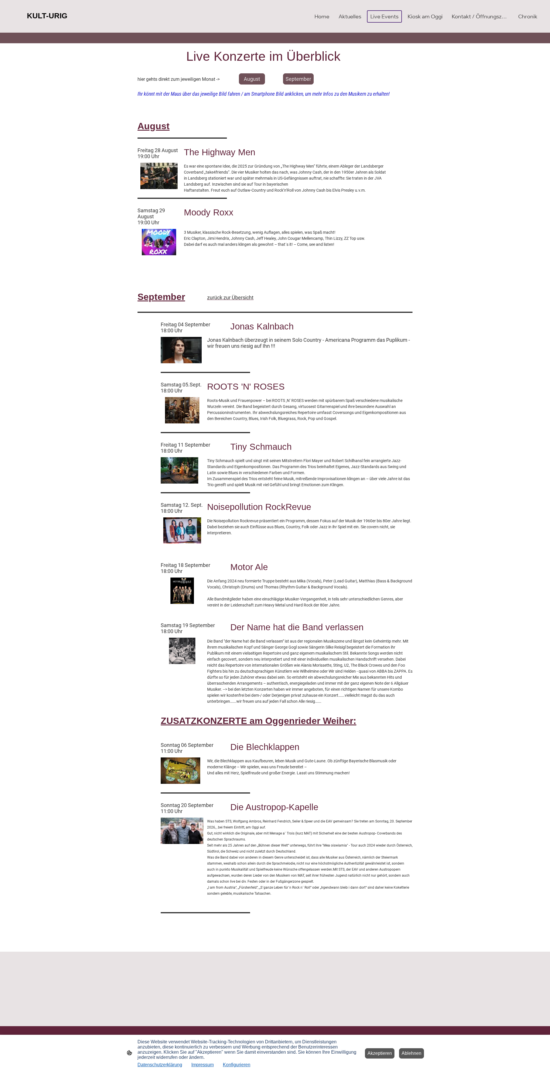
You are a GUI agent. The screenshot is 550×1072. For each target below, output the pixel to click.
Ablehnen (411, 1053)
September (298, 79)
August (251, 79)
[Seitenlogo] (50, 25)
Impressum (202, 1064)
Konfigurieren (236, 1064)
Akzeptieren (380, 1053)
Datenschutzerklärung (160, 1064)
